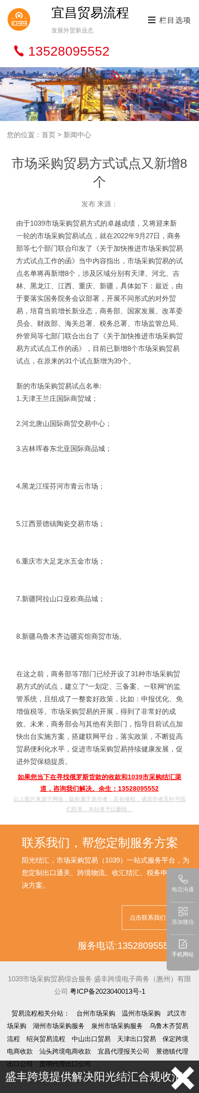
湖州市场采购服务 (59, 1025)
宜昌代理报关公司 (123, 1051)
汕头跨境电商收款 (65, 1051)
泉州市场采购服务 (117, 1025)
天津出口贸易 (136, 1038)
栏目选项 (174, 20)
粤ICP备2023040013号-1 (107, 991)
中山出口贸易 (91, 1038)
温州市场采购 (141, 1013)
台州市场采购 (95, 1013)
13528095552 (69, 51)
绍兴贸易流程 (45, 1038)
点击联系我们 (148, 917)
